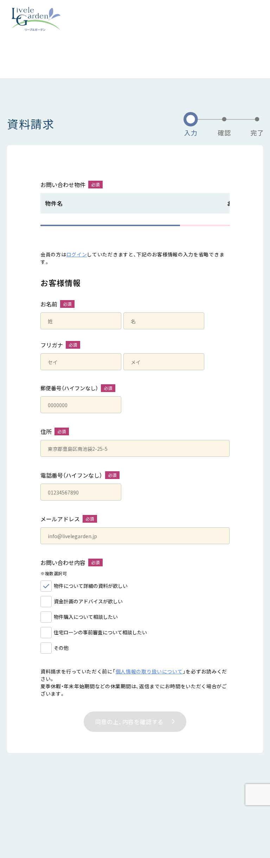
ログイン (76, 254)
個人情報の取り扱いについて (149, 671)
